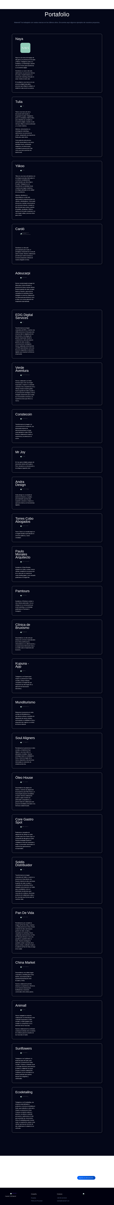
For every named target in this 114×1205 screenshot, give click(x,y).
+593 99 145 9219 (62, 1198)
